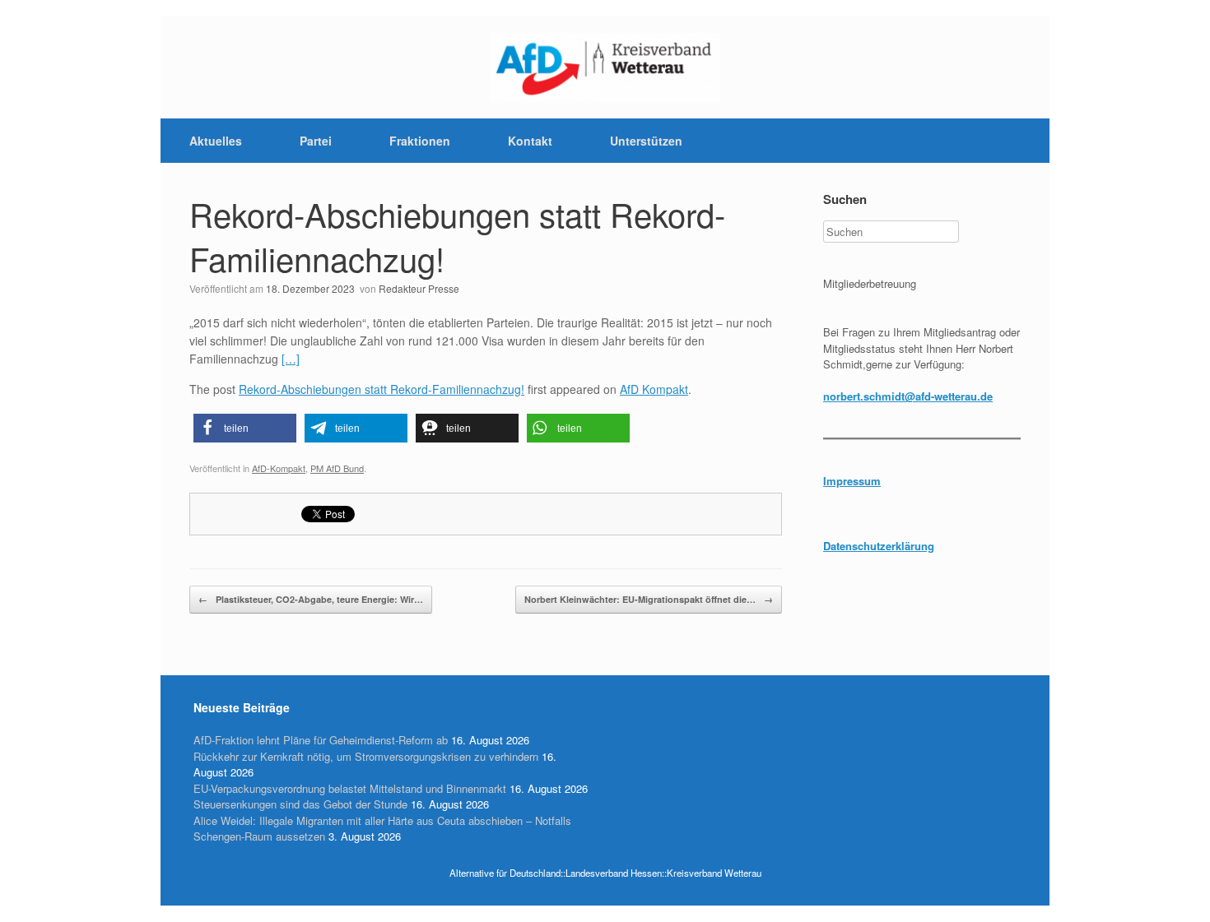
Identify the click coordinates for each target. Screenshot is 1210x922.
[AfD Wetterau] (605, 67)
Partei (316, 140)
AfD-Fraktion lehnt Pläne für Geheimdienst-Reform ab (320, 740)
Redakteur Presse (419, 288)
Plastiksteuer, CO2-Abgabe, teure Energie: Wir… (310, 599)
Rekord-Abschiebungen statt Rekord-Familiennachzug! (457, 235)
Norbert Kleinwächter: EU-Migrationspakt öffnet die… (648, 599)
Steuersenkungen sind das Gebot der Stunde (300, 804)
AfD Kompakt (654, 389)
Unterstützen (646, 140)
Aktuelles (215, 140)
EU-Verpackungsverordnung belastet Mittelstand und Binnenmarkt (349, 788)
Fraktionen (419, 140)
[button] (244, 428)
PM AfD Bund (337, 468)
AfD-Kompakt (278, 468)
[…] (291, 358)
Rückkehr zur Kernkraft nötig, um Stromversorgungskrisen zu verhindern (365, 756)
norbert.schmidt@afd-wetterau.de (908, 396)
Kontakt (530, 140)
